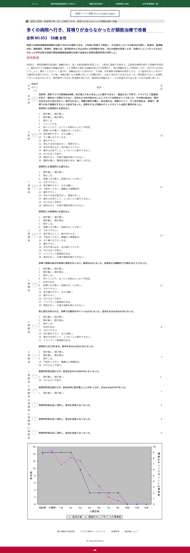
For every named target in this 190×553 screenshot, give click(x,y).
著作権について (131, 531)
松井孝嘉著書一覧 (150, 3)
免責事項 (115, 531)
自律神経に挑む (122, 3)
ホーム (35, 3)
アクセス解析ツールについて (93, 531)
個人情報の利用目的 (66, 531)
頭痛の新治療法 (96, 3)
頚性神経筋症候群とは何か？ (63, 3)
